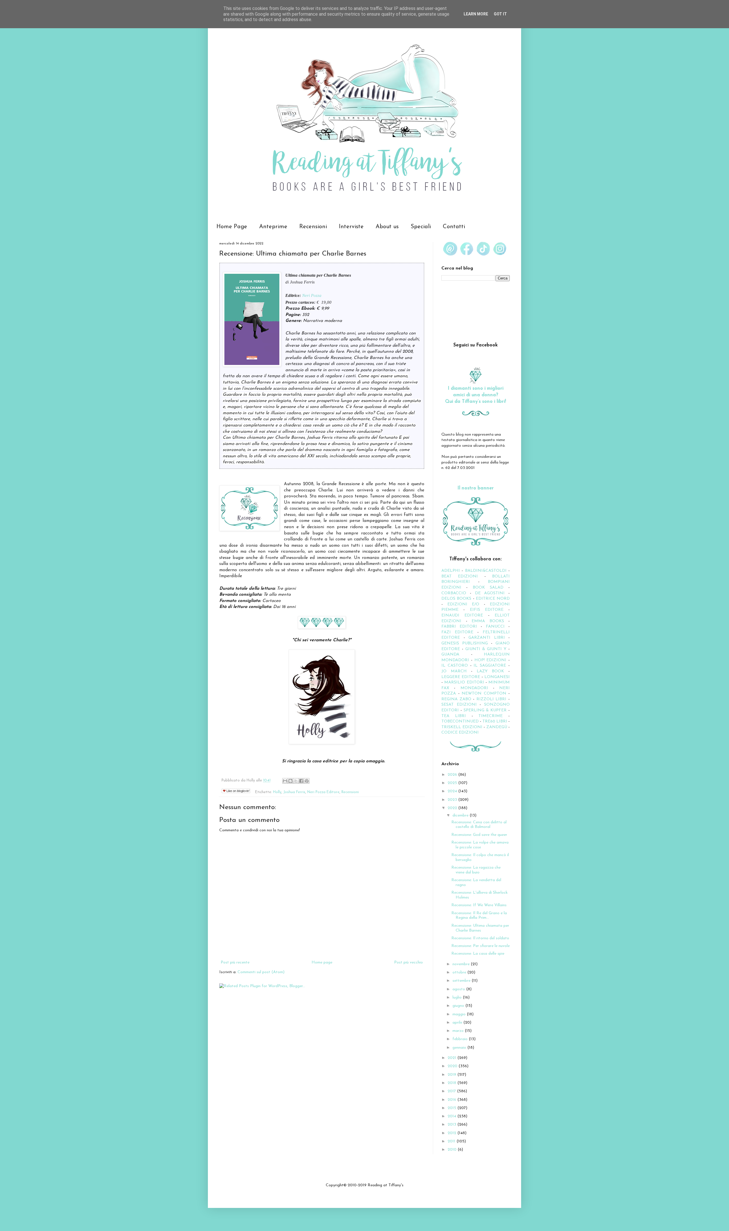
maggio (459, 1014)
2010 (453, 1150)
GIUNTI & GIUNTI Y (485, 649)
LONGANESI (497, 677)
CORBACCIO (453, 593)
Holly (277, 792)
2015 (452, 1108)
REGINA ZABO (456, 699)
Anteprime (273, 227)
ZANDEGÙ (496, 727)
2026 (453, 775)
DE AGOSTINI (490, 593)
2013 (452, 1124)
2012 (452, 1133)
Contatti (454, 227)
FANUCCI (495, 626)
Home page (322, 962)
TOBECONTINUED (460, 721)
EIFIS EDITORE (486, 610)
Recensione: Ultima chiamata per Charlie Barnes (480, 928)
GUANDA (450, 654)
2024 (453, 791)
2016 (452, 1100)
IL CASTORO (454, 666)
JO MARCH (456, 671)
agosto (459, 989)
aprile (457, 1022)
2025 (453, 783)
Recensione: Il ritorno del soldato (480, 938)
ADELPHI (450, 571)
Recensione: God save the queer (479, 835)
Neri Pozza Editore (323, 792)
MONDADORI (474, 688)
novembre (461, 964)
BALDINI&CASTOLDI (486, 571)
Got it (500, 14)
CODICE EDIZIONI (460, 732)
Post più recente (235, 962)
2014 (452, 1116)
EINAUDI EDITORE (462, 615)
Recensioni (313, 227)
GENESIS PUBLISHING (464, 643)
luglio (457, 997)
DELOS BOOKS (456, 599)
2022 (453, 808)
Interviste (351, 227)
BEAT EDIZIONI (459, 576)
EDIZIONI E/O (463, 604)
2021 (452, 1058)
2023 (453, 800)
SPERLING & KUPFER (485, 710)
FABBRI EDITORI (459, 626)
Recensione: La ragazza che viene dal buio (476, 870)
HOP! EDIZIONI (490, 660)
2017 (452, 1091)
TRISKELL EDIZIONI (462, 727)
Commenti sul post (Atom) (260, 972)
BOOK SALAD (488, 587)
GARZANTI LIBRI (486, 638)
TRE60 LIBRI (494, 721)
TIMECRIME (490, 716)
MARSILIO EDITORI (464, 682)
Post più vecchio (408, 962)
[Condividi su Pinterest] (307, 781)
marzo (458, 1031)
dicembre (461, 815)
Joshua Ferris (294, 792)
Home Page (231, 227)
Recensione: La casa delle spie (477, 954)
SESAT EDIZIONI (459, 705)
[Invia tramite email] (285, 781)
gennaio (459, 1048)
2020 (453, 1066)
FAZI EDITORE (457, 632)
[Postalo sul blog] (290, 781)
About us (387, 227)
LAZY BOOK (490, 671)
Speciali (421, 227)
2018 (452, 1083)
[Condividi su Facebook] (301, 781)
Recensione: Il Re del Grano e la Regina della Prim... (479, 915)
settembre (462, 981)
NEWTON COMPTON (485, 693)
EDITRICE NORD (493, 599)
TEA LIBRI (453, 716)
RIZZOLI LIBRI (491, 699)
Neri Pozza (312, 295)
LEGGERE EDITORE (460, 677)
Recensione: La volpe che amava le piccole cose (480, 845)
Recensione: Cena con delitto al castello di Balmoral (479, 824)
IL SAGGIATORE (490, 666)
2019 (452, 1075)
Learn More (476, 14)
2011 (452, 1141)
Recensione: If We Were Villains (479, 905)
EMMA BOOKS (488, 621)
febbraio (460, 1039)
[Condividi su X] (296, 781)
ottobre (459, 972)
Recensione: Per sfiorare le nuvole (480, 946)
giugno (458, 1006)
